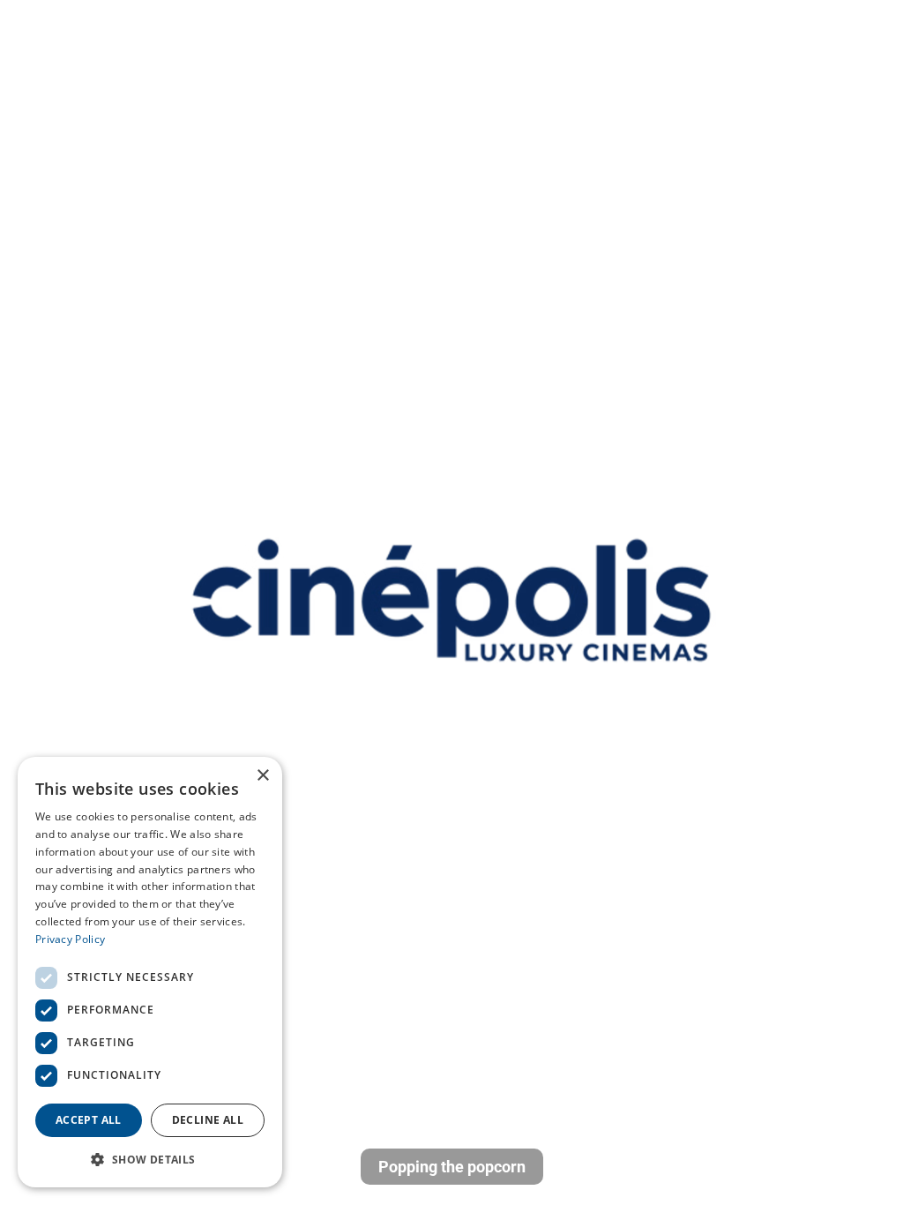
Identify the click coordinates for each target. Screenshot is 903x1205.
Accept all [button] (89, 1119)
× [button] (262, 775)
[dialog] (150, 972)
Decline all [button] (207, 1119)
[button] (150, 1159)
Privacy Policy (70, 939)
